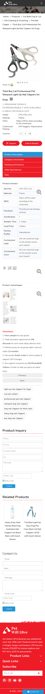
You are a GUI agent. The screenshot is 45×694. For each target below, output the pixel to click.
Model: (5, 115)
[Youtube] (15, 680)
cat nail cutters (11, 394)
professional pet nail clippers (17, 399)
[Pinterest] (20, 680)
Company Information (14, 159)
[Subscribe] (38, 673)
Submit (9, 486)
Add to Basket (31, 143)
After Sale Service (12, 169)
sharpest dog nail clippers (16, 403)
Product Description (13, 154)
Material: (6, 118)
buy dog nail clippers (13, 418)
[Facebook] (4, 680)
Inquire (12, 143)
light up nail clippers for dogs (17, 389)
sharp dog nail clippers (14, 413)
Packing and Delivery (14, 164)
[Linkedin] (10, 680)
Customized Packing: (7, 127)
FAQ (6, 175)
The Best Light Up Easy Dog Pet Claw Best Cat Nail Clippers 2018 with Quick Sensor (32, 529)
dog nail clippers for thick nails (18, 408)
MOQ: (5, 121)
